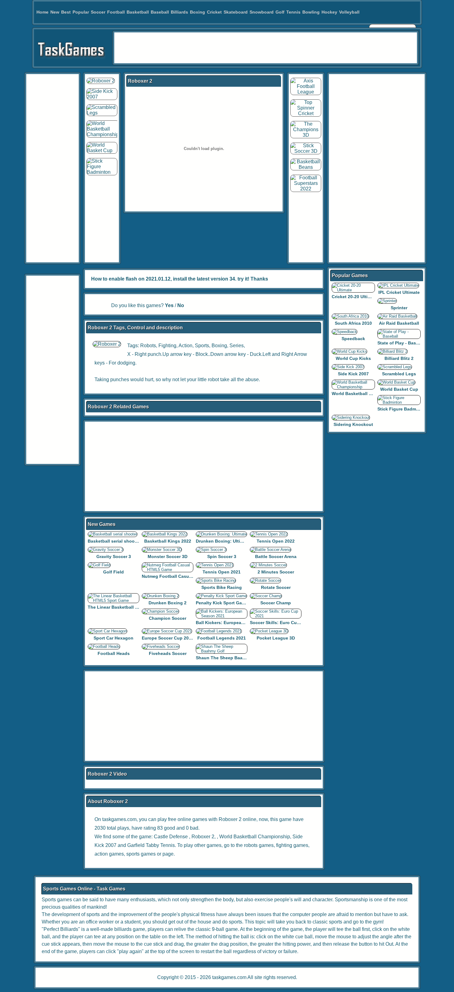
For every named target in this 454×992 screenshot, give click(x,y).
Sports (202, 345)
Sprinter (399, 307)
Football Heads (114, 653)
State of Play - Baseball (401, 342)
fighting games (292, 845)
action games (109, 854)
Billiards (179, 12)
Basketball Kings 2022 (167, 541)
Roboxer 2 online (237, 819)
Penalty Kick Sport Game (222, 602)
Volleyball (349, 12)
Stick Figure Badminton (402, 408)
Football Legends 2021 (221, 638)
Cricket (214, 12)
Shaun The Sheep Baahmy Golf (229, 657)
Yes (169, 305)
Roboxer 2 (202, 836)
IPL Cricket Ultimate (399, 292)
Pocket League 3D (276, 638)
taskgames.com (229, 977)
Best (66, 12)
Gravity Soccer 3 (113, 556)
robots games (259, 845)
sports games (141, 854)
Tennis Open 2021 (222, 571)
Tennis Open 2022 (276, 541)
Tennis (293, 12)
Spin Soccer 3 (221, 556)
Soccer (98, 12)
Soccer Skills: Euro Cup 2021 (280, 622)
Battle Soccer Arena (275, 556)
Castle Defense (171, 836)
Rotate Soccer (276, 587)
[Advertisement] (265, 48)
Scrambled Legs (399, 373)
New (54, 12)
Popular (81, 12)
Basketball (138, 12)
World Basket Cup (399, 389)
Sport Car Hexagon (113, 638)
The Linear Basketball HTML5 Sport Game (132, 607)
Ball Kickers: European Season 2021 (234, 622)
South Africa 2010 (353, 323)
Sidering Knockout (353, 424)
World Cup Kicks (353, 358)
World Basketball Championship (254, 836)
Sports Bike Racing (221, 587)
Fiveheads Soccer (168, 653)
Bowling (311, 12)
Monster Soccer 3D (167, 556)
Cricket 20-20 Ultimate (355, 296)
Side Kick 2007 (353, 373)
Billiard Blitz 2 (399, 358)
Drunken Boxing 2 (168, 602)
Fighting (167, 345)
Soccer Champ (275, 602)
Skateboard (236, 12)
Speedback (353, 338)
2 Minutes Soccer (276, 571)
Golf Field (113, 571)
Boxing (197, 12)
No (180, 305)
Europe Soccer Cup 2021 (168, 638)
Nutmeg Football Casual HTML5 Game (182, 576)
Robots (148, 345)
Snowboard (262, 12)
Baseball (160, 12)
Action (185, 345)
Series (236, 345)
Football (116, 12)
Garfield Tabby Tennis (151, 845)
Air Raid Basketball (399, 323)
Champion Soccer (167, 618)
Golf (279, 12)
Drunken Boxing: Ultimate (223, 541)
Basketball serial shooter (114, 541)
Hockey (329, 12)
